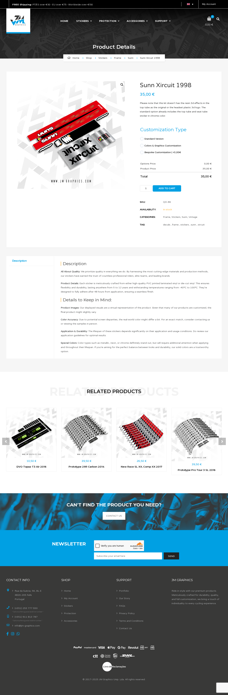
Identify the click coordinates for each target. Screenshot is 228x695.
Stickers (82, 21)
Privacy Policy (127, 613)
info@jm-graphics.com (27, 625)
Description (19, 260)
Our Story (124, 598)
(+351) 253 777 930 (26, 608)
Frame (117, 58)
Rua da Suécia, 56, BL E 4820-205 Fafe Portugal (28, 595)
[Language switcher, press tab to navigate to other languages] (190, 4)
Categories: (148, 217)
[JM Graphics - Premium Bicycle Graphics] (18, 21)
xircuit (201, 224)
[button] (121, 84)
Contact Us (125, 628)
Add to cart (167, 188)
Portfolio (124, 590)
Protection (107, 21)
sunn (193, 224)
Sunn (130, 58)
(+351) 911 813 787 (26, 616)
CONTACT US (114, 515)
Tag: (142, 224)
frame (175, 224)
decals (166, 224)
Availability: (148, 209)
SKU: (142, 202)
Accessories (136, 21)
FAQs (122, 605)
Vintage (193, 217)
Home (64, 21)
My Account (209, 4)
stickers (184, 224)
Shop (89, 58)
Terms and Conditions (131, 620)
